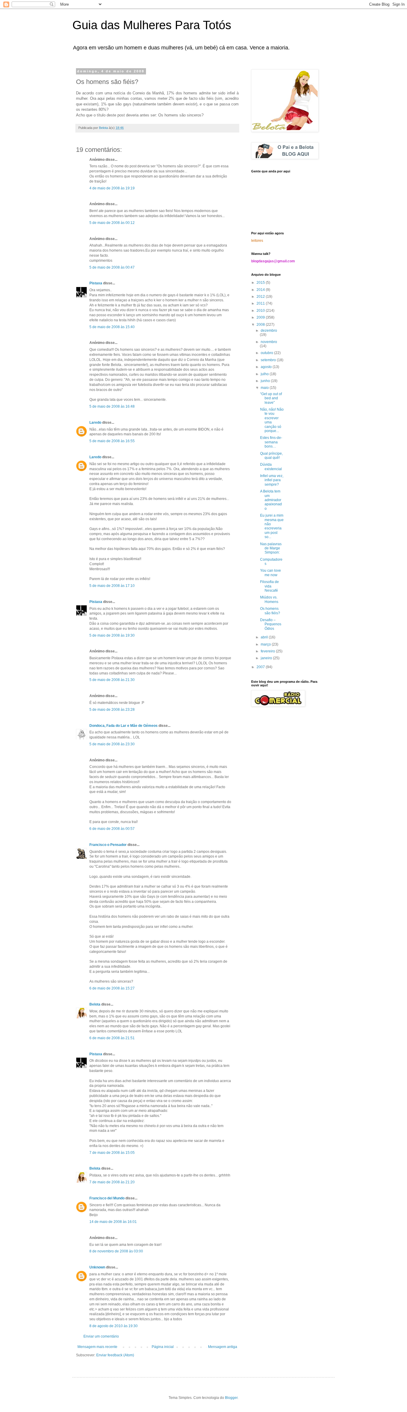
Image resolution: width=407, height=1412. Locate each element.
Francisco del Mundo (107, 1198)
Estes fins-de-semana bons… (271, 442)
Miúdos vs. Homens (269, 599)
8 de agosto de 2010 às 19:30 (113, 1326)
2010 (261, 310)
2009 (261, 317)
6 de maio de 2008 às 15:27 (112, 988)
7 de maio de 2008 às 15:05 (112, 1153)
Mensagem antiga (222, 1347)
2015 (261, 282)
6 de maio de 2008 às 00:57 (112, 829)
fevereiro (268, 651)
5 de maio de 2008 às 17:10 (112, 586)
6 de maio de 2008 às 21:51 (112, 1038)
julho (265, 374)
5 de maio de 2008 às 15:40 (112, 327)
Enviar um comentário (101, 1336)
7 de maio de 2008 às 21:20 (112, 1182)
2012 (261, 296)
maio (265, 388)
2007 (261, 667)
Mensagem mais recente (97, 1347)
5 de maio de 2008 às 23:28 (112, 709)
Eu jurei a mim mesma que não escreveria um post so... (272, 526)
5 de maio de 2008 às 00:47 (112, 267)
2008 (261, 324)
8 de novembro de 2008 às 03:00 (116, 1251)
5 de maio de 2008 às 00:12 (112, 223)
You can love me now (270, 572)
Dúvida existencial (271, 466)
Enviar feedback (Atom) (115, 1355)
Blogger (231, 1398)
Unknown (97, 1267)
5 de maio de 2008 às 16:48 (112, 406)
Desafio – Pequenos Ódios (270, 624)
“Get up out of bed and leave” (271, 398)
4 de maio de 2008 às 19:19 (112, 188)
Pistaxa (95, 283)
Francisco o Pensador (108, 845)
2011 (261, 303)
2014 (261, 290)
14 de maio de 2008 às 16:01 (113, 1222)
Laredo (95, 422)
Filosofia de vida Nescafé (269, 586)
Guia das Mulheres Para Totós (151, 25)
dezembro (269, 330)
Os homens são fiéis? (270, 611)
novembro (269, 342)
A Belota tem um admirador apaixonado (271, 500)
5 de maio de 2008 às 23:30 (112, 744)
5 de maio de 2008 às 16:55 (112, 441)
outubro (267, 353)
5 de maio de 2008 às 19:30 (112, 635)
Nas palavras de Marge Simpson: (271, 548)
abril (265, 637)
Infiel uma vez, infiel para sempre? (271, 480)
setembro (269, 360)
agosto (267, 367)
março (266, 644)
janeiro (267, 658)
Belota (94, 1004)
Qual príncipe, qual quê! (271, 455)
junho (266, 381)
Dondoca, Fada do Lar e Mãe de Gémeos (123, 726)
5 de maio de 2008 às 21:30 (112, 680)
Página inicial (163, 1347)
